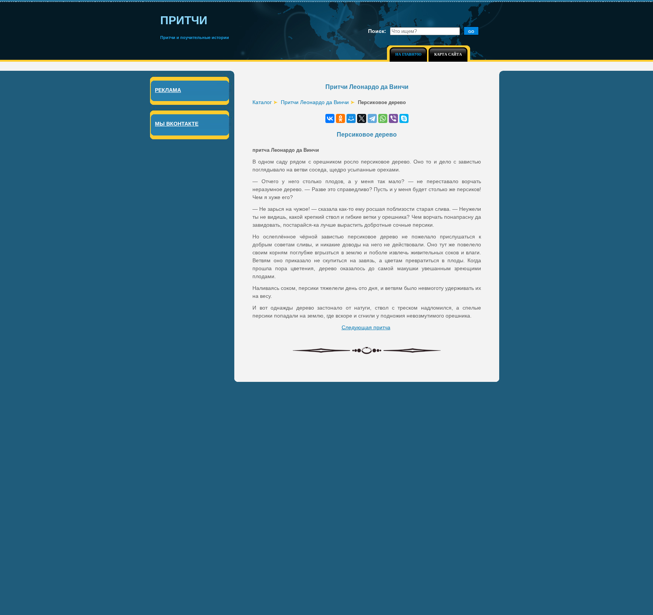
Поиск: (377, 31)
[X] (361, 118)
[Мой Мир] (351, 118)
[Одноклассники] (340, 118)
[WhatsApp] (382, 118)
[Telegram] (372, 118)
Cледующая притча (366, 327)
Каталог (262, 102)
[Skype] (404, 118)
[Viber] (393, 118)
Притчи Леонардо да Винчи (315, 102)
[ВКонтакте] (329, 118)
